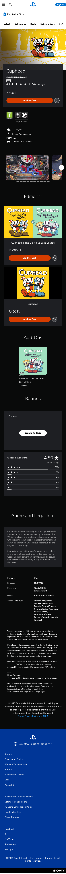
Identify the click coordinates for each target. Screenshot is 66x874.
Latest (7, 24)
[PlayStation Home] (33, 4)
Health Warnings (14, 675)
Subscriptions (48, 24)
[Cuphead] (27, 167)
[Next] (61, 167)
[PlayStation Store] (14, 14)
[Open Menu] (3, 4)
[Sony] (59, 872)
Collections (20, 24)
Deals (33, 24)
